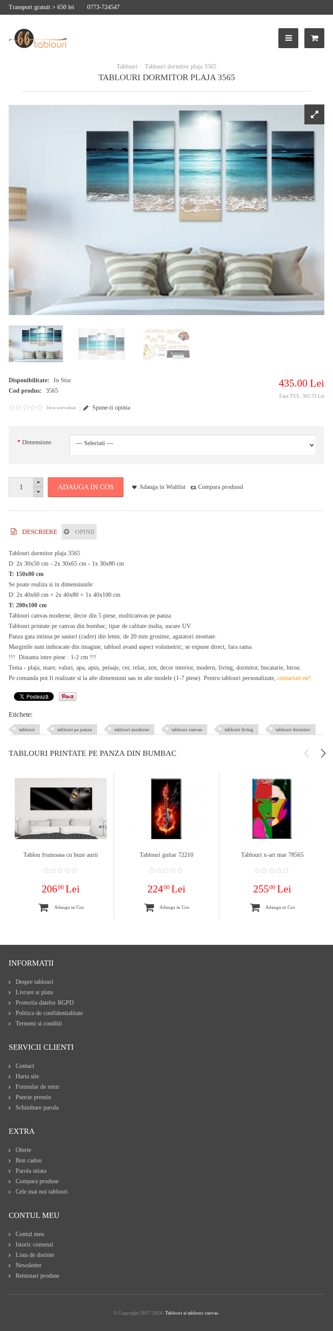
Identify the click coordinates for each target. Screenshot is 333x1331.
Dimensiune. (37, 442)
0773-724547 (103, 7)
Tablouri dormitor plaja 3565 (180, 66)
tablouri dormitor (293, 729)
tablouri (27, 729)
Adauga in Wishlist (162, 487)
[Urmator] (323, 753)
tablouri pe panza (74, 729)
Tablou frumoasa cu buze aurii (60, 855)
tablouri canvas (187, 729)
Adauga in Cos (86, 487)
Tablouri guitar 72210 (166, 855)
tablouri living (239, 729)
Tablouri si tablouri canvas (191, 1312)
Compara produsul (220, 487)
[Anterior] (307, 753)
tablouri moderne (131, 729)
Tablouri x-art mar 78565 (272, 855)
